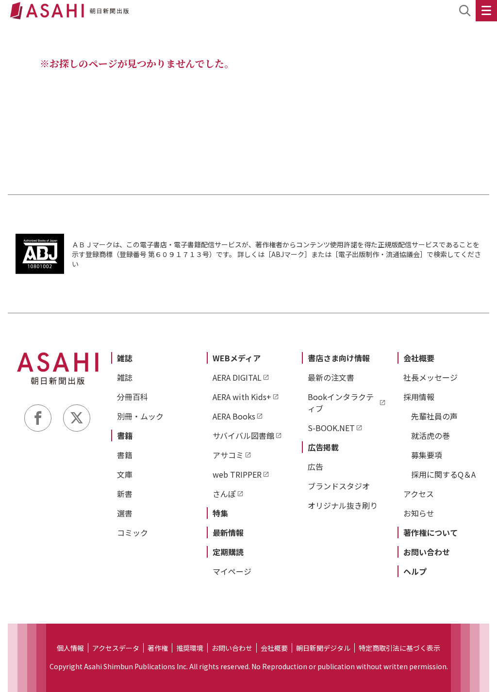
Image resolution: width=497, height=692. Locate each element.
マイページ (232, 571)
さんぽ (224, 493)
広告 (315, 466)
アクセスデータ (115, 648)
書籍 (125, 435)
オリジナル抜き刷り (343, 505)
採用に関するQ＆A (443, 474)
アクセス (418, 493)
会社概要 (418, 358)
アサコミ (228, 455)
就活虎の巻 (430, 435)
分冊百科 (132, 396)
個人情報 (70, 648)
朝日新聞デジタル (323, 648)
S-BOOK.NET (331, 428)
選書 (125, 513)
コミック (132, 532)
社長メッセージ (430, 377)
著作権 (158, 648)
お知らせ (418, 513)
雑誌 (125, 358)
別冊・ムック (140, 416)
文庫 (125, 474)
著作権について (430, 532)
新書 (125, 493)
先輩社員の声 (434, 416)
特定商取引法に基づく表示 (399, 648)
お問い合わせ (426, 552)
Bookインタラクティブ (341, 402)
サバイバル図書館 (243, 435)
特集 (220, 513)
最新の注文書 (331, 377)
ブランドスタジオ (339, 486)
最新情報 (228, 532)
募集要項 (426, 455)
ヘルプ (415, 571)
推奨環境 (189, 648)
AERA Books (234, 416)
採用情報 (418, 396)
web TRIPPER (237, 474)
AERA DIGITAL (237, 377)
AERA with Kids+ (242, 396)
